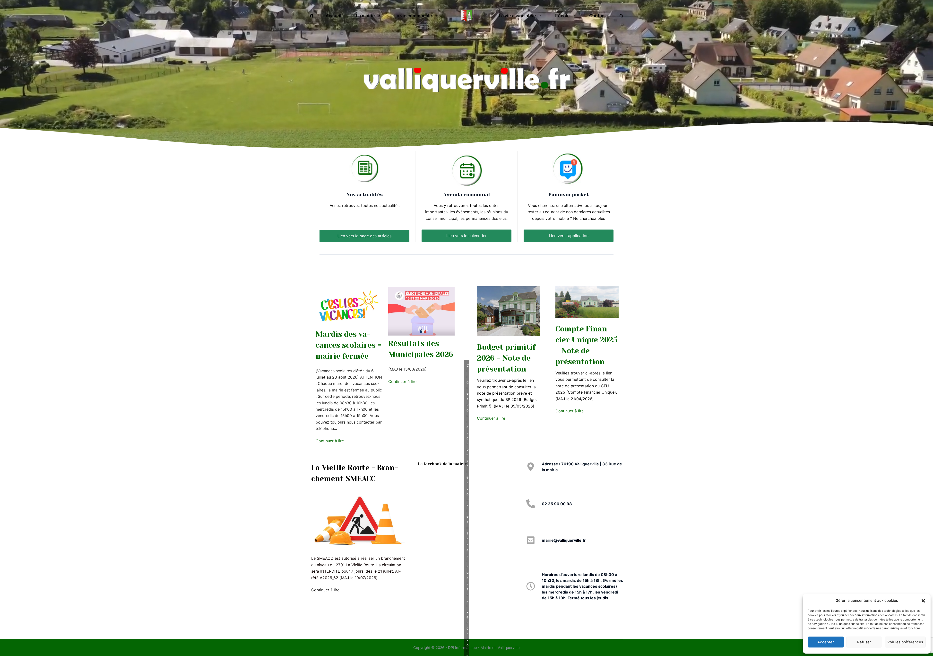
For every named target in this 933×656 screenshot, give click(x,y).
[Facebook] (311, 16)
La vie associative (517, 15)
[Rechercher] (621, 16)
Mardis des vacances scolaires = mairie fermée (348, 345)
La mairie (365, 15)
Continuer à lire (330, 440)
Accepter (825, 642)
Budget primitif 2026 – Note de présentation (506, 358)
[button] (923, 600)
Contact (597, 15)
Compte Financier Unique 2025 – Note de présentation (586, 345)
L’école (562, 15)
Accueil (333, 15)
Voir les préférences (905, 642)
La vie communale (413, 15)
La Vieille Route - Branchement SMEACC (354, 473)
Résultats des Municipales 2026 (420, 349)
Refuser (864, 642)
